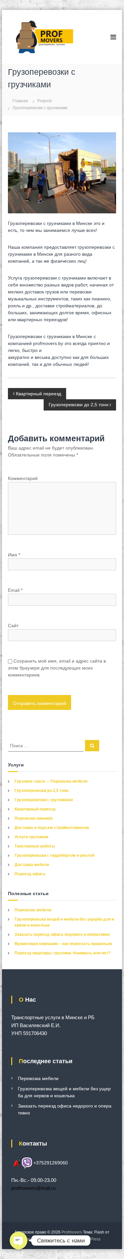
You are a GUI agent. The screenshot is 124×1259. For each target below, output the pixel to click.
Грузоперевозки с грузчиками (44, 800)
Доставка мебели (32, 864)
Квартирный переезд (35, 809)
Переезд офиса (30, 874)
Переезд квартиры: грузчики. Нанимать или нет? (62, 953)
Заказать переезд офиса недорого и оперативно (62, 934)
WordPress (91, 1239)
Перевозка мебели (33, 910)
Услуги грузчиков (31, 837)
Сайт (13, 625)
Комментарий (23, 478)
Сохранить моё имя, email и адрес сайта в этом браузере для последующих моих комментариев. (57, 667)
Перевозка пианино (34, 818)
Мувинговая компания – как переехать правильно (63, 943)
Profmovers (72, 1232)
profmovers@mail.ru (33, 1188)
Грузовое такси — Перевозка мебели (51, 781)
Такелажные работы (35, 846)
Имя (14, 554)
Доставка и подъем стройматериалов (52, 827)
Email (15, 590)
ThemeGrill (34, 1239)
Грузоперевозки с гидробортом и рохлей (54, 855)
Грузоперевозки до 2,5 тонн (41, 790)
